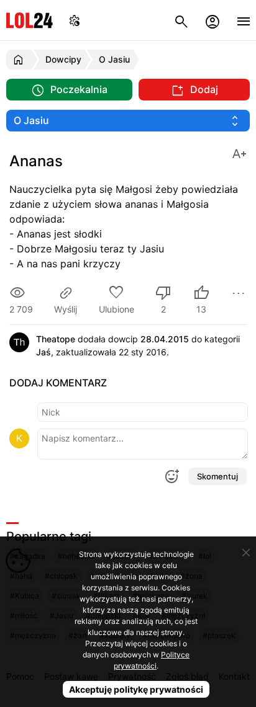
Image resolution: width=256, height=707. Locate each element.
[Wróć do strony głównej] (20, 59)
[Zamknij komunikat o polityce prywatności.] (246, 552)
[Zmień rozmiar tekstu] (239, 153)
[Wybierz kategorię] (128, 120)
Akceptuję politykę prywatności (136, 689)
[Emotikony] (171, 476)
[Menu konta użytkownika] (212, 20)
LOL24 (29, 20)
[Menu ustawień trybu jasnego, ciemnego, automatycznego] (74, 20)
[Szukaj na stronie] (181, 20)
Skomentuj (217, 476)
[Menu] (243, 20)
